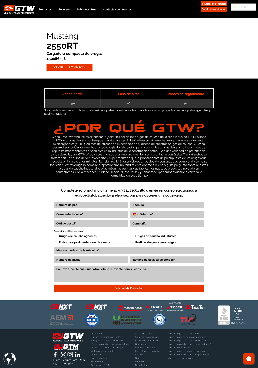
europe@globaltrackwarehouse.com (105, 195)
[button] (10, 358)
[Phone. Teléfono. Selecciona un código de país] (136, 214)
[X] (62, 354)
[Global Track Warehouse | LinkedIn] (77, 354)
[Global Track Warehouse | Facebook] (55, 354)
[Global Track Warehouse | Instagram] (70, 354)
